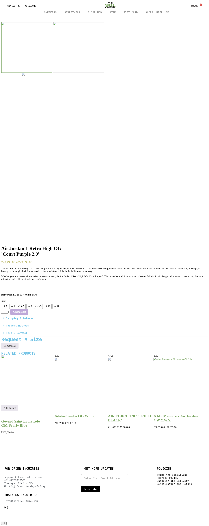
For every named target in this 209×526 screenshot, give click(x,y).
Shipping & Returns (20, 318)
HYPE (113, 12)
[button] (104, 318)
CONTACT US (13, 6)
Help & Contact (16, 332)
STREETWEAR (72, 12)
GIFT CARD (131, 12)
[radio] (5, 306)
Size (4, 301)
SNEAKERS (50, 12)
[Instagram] (6, 507)
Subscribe (90, 489)
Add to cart (19, 312)
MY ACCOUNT (31, 6)
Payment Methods (17, 325)
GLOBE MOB (95, 12)
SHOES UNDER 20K (157, 12)
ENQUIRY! (10, 346)
